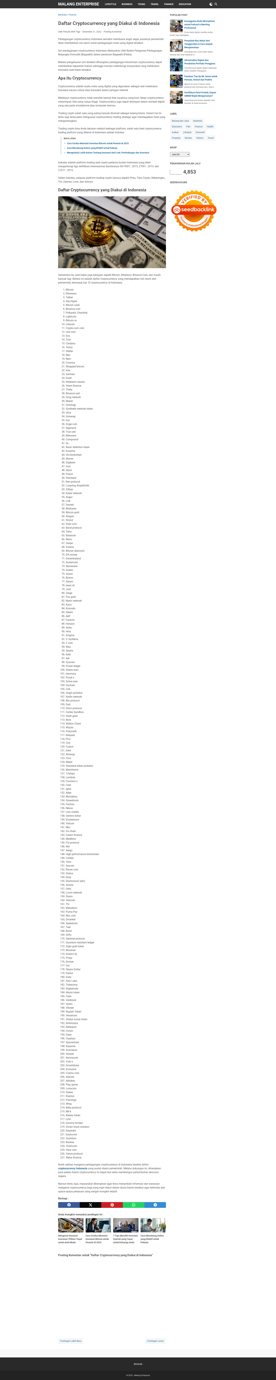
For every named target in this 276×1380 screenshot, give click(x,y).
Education (185, 4)
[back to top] (269, 1373)
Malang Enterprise (78, 4)
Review (188, 138)
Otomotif (200, 132)
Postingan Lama (155, 1341)
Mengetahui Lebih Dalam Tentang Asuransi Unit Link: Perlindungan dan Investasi (108, 152)
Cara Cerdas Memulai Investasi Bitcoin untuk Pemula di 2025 (98, 143)
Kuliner (175, 132)
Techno (199, 138)
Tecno (141, 4)
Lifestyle (110, 4)
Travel (155, 4)
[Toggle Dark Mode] (211, 4)
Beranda (138, 1364)
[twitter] (90, 1205)
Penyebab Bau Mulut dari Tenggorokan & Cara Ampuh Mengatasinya (198, 44)
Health (210, 126)
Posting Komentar (113, 31)
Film (188, 126)
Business (127, 4)
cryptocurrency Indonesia (72, 1168)
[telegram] (155, 1205)
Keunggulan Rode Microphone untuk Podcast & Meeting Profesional (199, 24)
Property (176, 138)
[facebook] (69, 1205)
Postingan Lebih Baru (70, 1341)
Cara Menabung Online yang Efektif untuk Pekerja (92, 148)
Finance (168, 4)
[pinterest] (112, 1205)
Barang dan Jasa (180, 121)
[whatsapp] (133, 1205)
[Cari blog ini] (216, 4)
